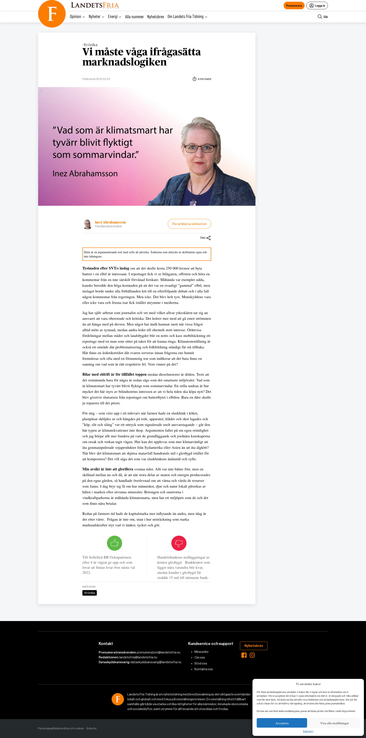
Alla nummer (134, 16)
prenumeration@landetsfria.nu (158, 652)
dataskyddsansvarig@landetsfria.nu (155, 662)
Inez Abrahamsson (110, 222)
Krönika (90, 593)
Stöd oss (200, 663)
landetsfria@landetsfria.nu (138, 657)
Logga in (320, 5)
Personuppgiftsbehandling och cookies (61, 728)
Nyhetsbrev (155, 16)
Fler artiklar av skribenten (189, 224)
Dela (202, 237)
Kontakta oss (203, 669)
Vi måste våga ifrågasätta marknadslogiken (141, 57)
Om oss (199, 657)
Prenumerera (294, 5)
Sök (325, 17)
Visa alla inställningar (334, 723)
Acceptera (282, 723)
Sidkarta (91, 728)
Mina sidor (201, 651)
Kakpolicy (308, 731)
